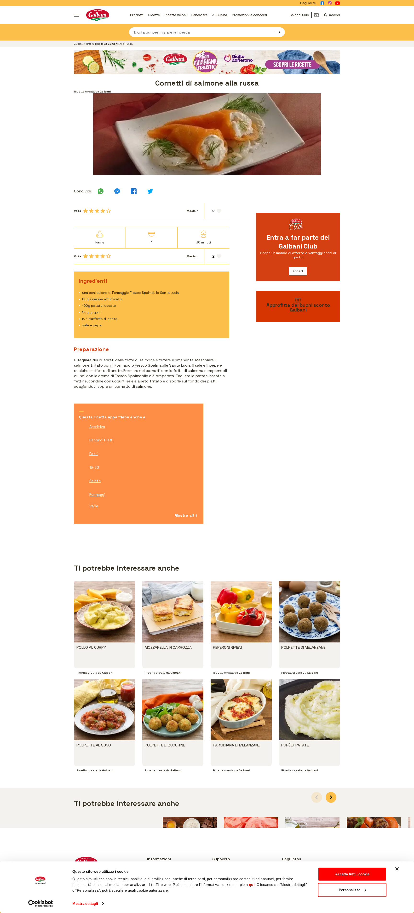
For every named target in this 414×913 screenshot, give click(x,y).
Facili (93, 453)
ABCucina (219, 15)
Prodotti (137, 15)
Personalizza (349, 890)
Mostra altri (185, 515)
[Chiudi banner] (397, 869)
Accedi (298, 271)
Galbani (78, 43)
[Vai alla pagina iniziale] (98, 15)
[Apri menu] (76, 15)
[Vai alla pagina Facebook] (322, 3)
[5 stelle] (108, 211)
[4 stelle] (103, 211)
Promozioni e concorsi (249, 15)
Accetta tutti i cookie (352, 874)
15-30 (94, 467)
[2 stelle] (91, 211)
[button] (331, 797)
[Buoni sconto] (317, 15)
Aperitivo (97, 426)
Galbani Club (299, 15)
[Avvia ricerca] (275, 32)
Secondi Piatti (101, 440)
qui (252, 885)
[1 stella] (85, 211)
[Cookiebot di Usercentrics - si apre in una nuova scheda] (41, 903)
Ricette (154, 15)
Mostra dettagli (85, 903)
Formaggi (97, 494)
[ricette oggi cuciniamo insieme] (207, 62)
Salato (95, 481)
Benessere (199, 15)
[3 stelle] (97, 211)
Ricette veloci (175, 15)
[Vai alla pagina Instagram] (330, 3)
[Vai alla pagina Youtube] (337, 3)
